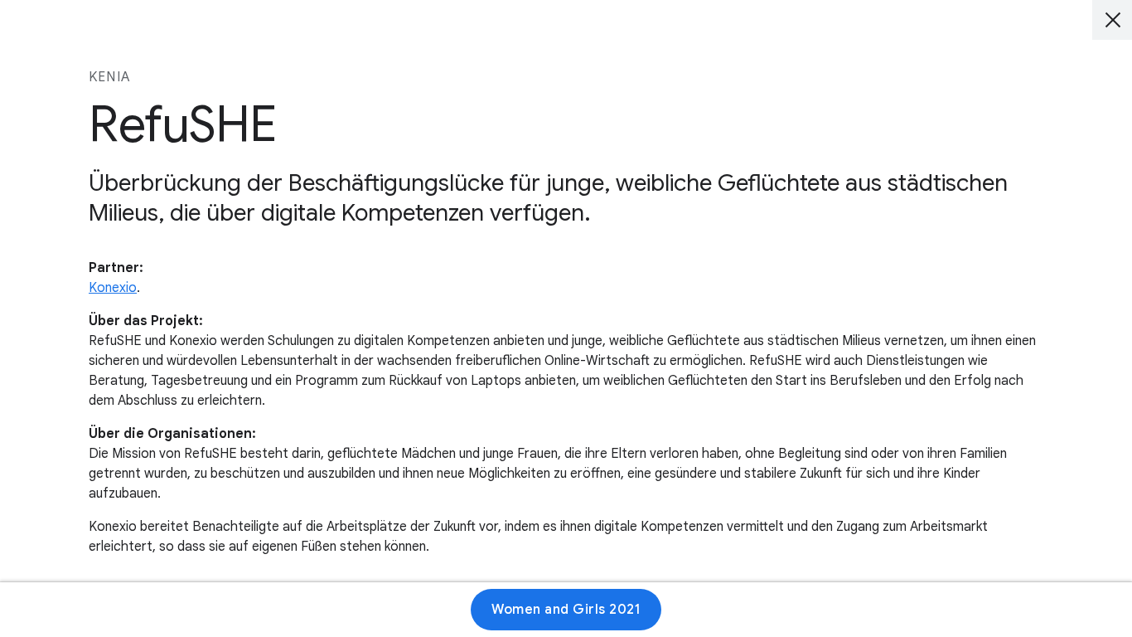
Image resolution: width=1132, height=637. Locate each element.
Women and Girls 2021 (566, 609)
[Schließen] (1112, 20)
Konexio (113, 288)
